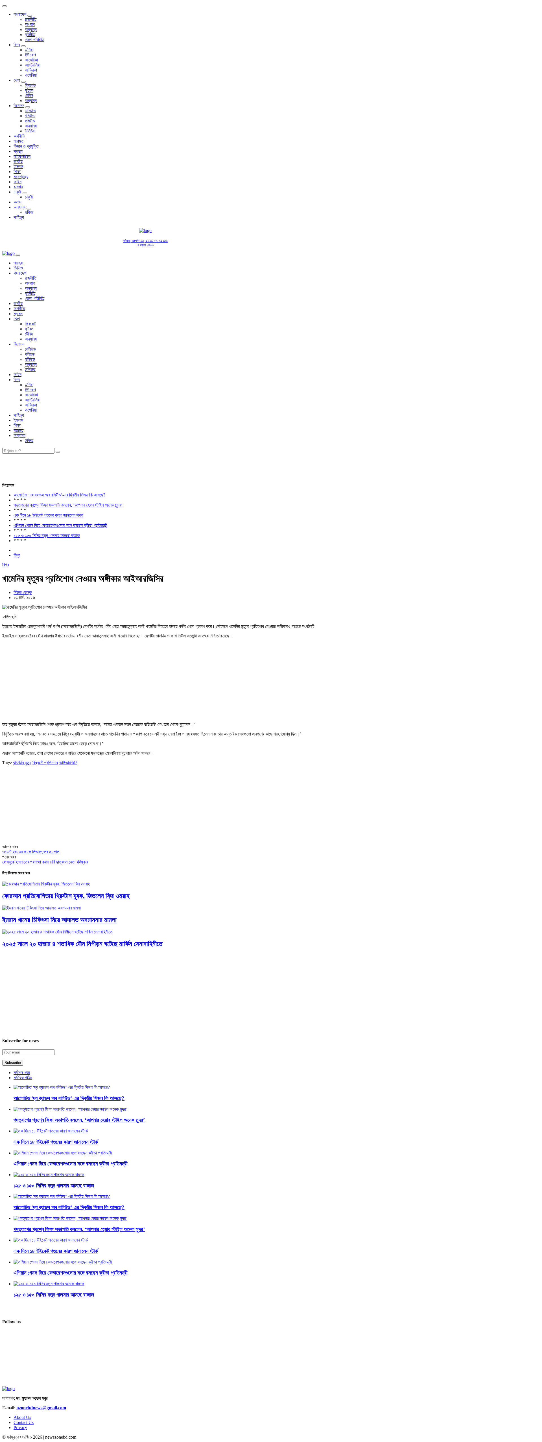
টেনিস (29, 95)
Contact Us (24, 1422)
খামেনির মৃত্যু (22, 762)
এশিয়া (29, 49)
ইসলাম (18, 166)
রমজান (18, 186)
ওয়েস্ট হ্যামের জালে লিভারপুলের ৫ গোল (30, 851)
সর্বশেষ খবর (22, 1072)
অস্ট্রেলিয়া (32, 65)
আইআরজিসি (68, 762)
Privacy (20, 1427)
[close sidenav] (4, 6)
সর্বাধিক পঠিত (23, 1077)
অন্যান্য (31, 29)
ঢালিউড (30, 110)
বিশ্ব (17, 44)
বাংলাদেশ (20, 14)
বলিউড (30, 115)
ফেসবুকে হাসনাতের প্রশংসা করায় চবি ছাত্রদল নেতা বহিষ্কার (45, 862)
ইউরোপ (30, 54)
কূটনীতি (30, 34)
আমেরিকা (31, 60)
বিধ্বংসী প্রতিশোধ (45, 762)
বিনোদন (19, 105)
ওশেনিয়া (31, 75)
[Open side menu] (18, 255)
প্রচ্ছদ (18, 262)
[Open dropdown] (29, 16)
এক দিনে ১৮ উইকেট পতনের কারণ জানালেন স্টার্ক (48, 515)
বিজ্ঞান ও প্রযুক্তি (26, 146)
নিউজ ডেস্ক (23, 592)
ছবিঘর (29, 212)
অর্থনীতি (19, 136)
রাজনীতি (30, 19)
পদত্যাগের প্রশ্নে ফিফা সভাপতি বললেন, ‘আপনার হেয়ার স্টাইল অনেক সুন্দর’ (68, 505)
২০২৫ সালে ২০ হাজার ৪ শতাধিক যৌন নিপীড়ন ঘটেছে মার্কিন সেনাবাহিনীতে (82, 944)
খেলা (17, 80)
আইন (17, 181)
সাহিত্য (19, 217)
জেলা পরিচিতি (34, 39)
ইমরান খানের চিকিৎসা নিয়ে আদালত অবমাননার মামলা (59, 920)
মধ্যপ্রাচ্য (21, 176)
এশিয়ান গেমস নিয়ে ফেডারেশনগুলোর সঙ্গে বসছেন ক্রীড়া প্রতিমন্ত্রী (60, 525)
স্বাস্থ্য (18, 151)
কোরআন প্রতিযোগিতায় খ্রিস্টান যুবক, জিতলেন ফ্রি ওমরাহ (66, 896)
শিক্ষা (17, 171)
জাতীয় (18, 161)
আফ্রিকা (31, 70)
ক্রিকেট (30, 85)
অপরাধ (30, 24)
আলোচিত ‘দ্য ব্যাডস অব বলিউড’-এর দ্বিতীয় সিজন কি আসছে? (59, 495)
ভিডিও (18, 268)
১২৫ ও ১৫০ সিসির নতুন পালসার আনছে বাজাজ (47, 535)
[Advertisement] (277, 237)
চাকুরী (17, 191)
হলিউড (30, 120)
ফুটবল (29, 90)
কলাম (17, 202)
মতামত (18, 141)
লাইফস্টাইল (22, 156)
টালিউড (30, 131)
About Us (22, 1417)
